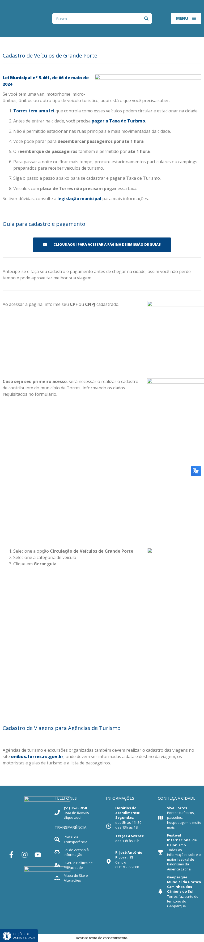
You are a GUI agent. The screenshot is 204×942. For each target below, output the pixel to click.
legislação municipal (79, 198)
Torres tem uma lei (33, 111)
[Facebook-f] (11, 854)
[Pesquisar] (146, 18)
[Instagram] (24, 854)
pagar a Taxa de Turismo (118, 121)
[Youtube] (37, 854)
